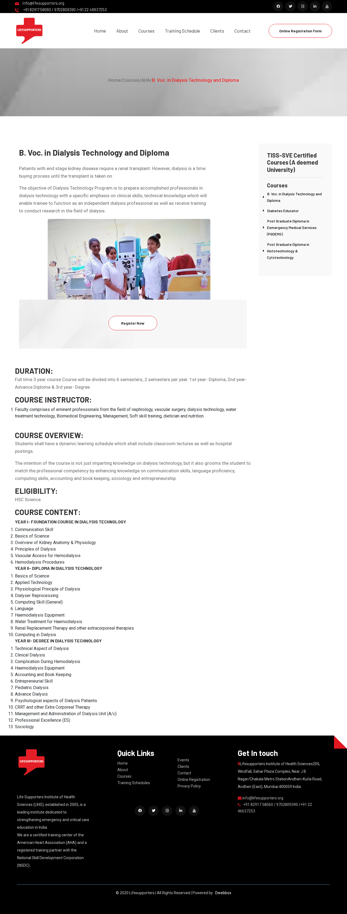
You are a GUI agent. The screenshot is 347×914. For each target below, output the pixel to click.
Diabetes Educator (283, 210)
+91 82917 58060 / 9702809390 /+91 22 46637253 (64, 9)
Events (183, 760)
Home (100, 30)
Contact (242, 30)
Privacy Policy (189, 786)
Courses (147, 30)
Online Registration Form (300, 31)
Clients (217, 30)
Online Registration (194, 779)
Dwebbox (223, 893)
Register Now (132, 323)
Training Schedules (133, 783)
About (122, 30)
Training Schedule (182, 30)
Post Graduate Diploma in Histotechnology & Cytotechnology (288, 251)
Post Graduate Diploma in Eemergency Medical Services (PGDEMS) (292, 227)
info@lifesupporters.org (43, 3)
